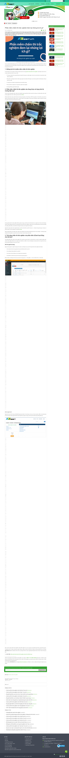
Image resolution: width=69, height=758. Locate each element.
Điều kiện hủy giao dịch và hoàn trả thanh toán (13, 749)
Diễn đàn (6, 740)
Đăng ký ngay (25, 17)
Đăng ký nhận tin (42, 670)
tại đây (20, 229)
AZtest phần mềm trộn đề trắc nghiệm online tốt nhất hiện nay (21, 654)
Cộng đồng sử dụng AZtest (29, 745)
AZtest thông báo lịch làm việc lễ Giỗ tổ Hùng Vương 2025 (59, 42)
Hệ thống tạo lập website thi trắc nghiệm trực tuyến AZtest (22, 756)
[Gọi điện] (66, 751)
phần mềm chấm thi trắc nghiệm (31, 71)
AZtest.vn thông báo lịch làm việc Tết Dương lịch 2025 (59, 49)
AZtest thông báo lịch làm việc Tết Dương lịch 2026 (59, 36)
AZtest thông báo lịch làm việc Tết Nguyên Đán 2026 (59, 33)
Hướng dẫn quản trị (28, 738)
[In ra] (43, 30)
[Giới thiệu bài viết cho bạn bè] (41, 30)
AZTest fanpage (28, 743)
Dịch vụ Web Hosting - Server (10, 743)
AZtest (23, 94)
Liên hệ (6, 738)
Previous (3, 13)
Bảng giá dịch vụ (28, 740)
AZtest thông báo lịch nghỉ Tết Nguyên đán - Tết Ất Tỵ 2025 (59, 46)
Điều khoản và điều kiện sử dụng (10, 748)
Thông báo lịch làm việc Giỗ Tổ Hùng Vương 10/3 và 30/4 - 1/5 (59, 29)
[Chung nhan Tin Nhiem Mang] (59, 754)
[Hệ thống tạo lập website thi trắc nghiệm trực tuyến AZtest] (9, 4)
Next (66, 13)
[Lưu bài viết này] (45, 30)
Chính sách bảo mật (8, 746)
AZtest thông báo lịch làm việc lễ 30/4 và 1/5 (59, 39)
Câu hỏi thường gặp (8, 745)
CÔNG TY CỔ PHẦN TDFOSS (32, 657)
